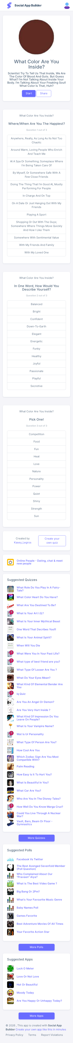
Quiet (36, 493)
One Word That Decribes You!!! (36, 629)
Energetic (36, 341)
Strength (36, 508)
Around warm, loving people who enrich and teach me (36, 151)
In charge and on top (36, 195)
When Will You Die (28, 645)
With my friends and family (36, 245)
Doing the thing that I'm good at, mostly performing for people (36, 186)
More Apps (36, 1015)
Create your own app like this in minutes (41, 1029)
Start (29, 93)
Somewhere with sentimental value (36, 237)
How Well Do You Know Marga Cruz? (40, 806)
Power (36, 486)
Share (43, 93)
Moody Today (25, 992)
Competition (36, 434)
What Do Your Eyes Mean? (33, 677)
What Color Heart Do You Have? (37, 597)
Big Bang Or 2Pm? (28, 891)
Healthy (36, 356)
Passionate (36, 371)
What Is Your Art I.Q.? (30, 613)
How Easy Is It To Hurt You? (34, 774)
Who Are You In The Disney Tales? (39, 798)
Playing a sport (36, 214)
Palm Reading (25, 766)
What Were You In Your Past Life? (38, 653)
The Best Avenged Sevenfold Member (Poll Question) (41, 867)
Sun (36, 516)
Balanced (36, 304)
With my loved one (36, 252)
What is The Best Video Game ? (37, 883)
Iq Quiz (21, 694)
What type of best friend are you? (38, 661)
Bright (36, 311)
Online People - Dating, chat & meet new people (40, 562)
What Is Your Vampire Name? (35, 726)
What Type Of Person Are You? (37, 742)
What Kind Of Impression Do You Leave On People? (37, 718)
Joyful (36, 363)
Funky (36, 348)
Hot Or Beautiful (27, 984)
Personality (36, 478)
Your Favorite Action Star (33, 931)
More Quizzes (36, 838)
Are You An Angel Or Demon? (35, 702)
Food (36, 441)
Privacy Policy (14, 1035)
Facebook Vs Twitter (30, 859)
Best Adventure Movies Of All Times (40, 923)
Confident (36, 319)
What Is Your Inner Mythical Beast (38, 621)
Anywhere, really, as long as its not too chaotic (36, 140)
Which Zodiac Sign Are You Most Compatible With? (38, 758)
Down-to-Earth (36, 326)
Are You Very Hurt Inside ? (33, 710)
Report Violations (52, 1035)
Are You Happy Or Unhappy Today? (39, 1000)
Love (36, 464)
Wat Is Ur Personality (30, 734)
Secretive (36, 386)
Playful (36, 378)
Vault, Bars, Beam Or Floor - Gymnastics (34, 823)
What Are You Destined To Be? (36, 605)
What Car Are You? (29, 790)
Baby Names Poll (27, 907)
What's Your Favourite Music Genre (39, 899)
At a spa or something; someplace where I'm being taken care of (36, 163)
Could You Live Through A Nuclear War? (39, 815)
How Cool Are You (28, 750)
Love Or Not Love (28, 976)
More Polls (36, 947)
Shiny (36, 501)
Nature (36, 471)
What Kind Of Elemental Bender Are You (40, 686)
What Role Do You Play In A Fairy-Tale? (38, 589)
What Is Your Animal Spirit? (34, 637)
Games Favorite (27, 915)
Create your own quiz (52, 540)
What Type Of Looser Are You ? (37, 669)
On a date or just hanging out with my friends (36, 205)
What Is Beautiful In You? (33, 782)
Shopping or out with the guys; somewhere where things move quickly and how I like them (36, 226)
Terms (32, 1035)
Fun (36, 449)
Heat (37, 456)
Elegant (36, 334)
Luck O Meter (25, 968)
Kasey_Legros (22, 542)
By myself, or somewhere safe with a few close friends (36, 174)
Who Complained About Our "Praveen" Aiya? (34, 875)
